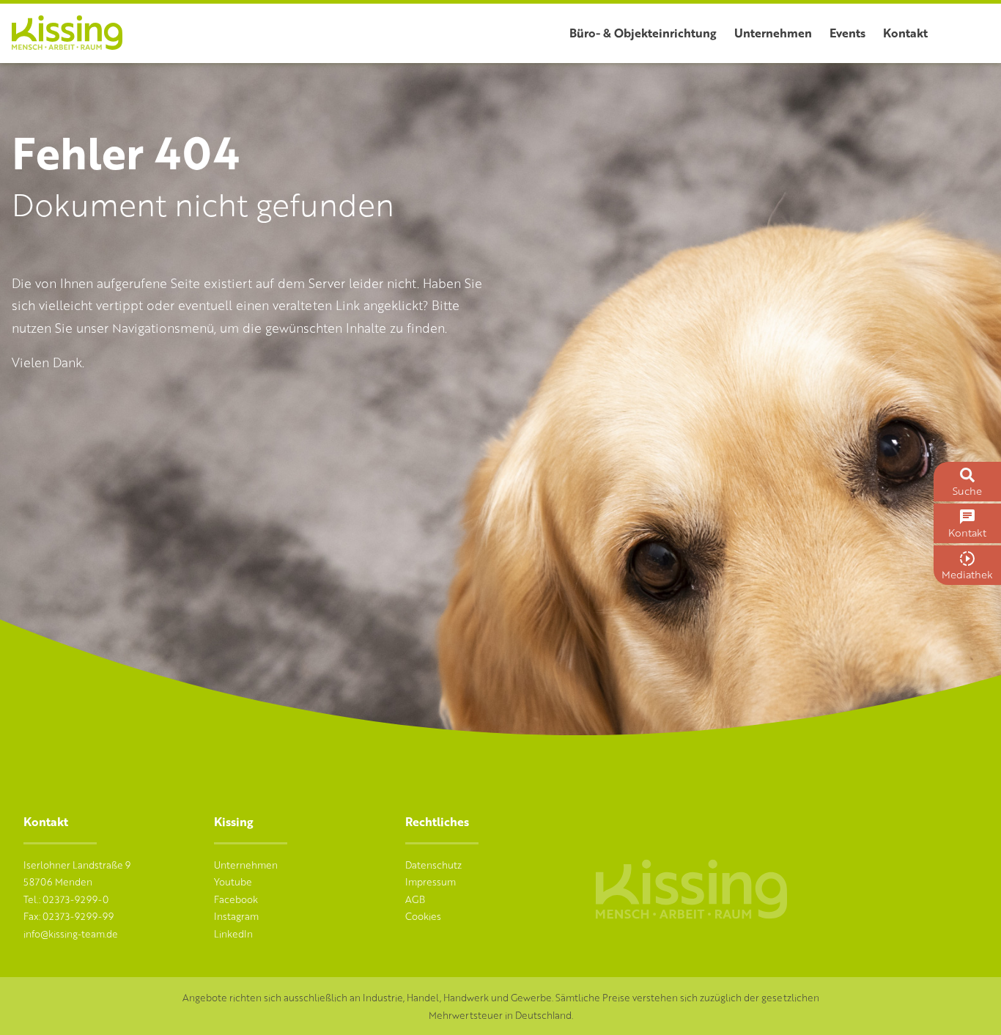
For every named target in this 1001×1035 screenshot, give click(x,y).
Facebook (236, 899)
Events (847, 32)
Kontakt (905, 32)
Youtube (233, 881)
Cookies (423, 916)
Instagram (236, 916)
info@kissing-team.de (70, 933)
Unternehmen (773, 32)
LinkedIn (233, 933)
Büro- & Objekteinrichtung (643, 32)
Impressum (430, 881)
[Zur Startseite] (67, 45)
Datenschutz (433, 864)
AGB (415, 899)
